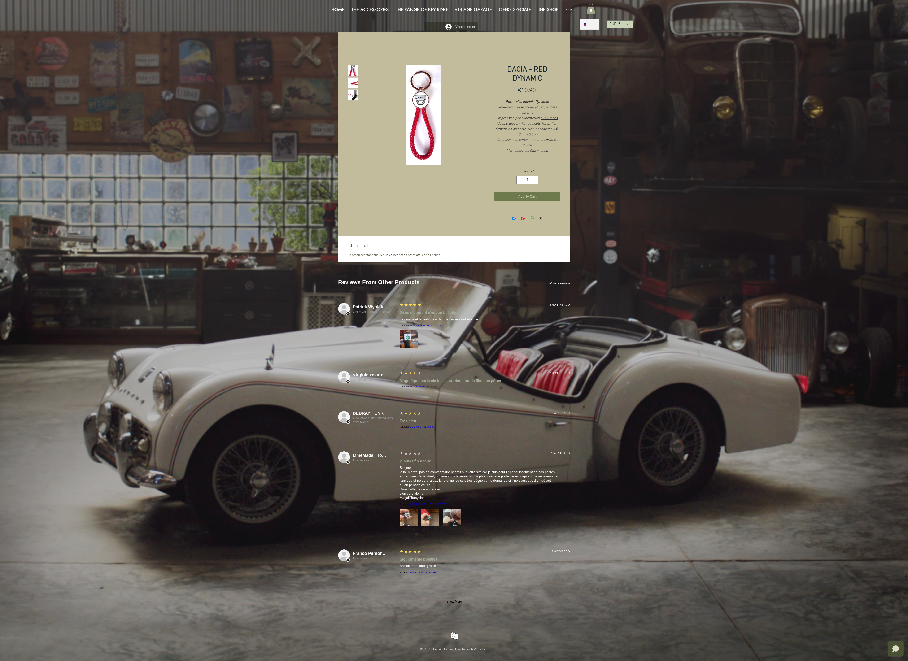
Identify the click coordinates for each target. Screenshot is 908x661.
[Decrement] (520, 181)
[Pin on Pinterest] (523, 219)
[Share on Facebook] (514, 219)
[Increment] (534, 181)
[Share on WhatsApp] (532, 219)
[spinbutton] (527, 181)
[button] (591, 9)
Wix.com (480, 289)
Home (352, 49)
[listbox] (620, 24)
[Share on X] (541, 219)
